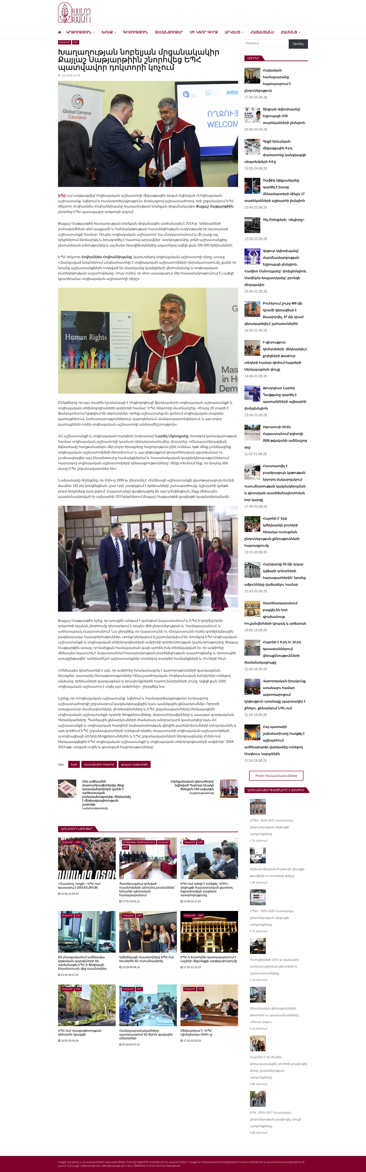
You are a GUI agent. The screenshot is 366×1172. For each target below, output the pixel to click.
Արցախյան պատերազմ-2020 (139, 842)
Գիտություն (135, 32)
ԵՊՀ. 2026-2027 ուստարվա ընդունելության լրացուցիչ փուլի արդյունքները (275, 1119)
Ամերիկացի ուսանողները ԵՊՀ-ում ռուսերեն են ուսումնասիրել (146, 959)
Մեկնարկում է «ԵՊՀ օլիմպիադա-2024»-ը (196, 1032)
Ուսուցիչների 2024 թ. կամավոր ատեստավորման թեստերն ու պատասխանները (274, 966)
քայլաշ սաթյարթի (134, 764)
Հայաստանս (262, 32)
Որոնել (298, 44)
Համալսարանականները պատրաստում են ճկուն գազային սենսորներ (146, 1034)
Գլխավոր (64, 42)
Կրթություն (79, 32)
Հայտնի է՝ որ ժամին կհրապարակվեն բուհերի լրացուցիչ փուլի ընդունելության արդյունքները (278, 1067)
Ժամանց (289, 32)
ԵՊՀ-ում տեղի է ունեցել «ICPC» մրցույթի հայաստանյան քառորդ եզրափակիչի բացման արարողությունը (206, 889)
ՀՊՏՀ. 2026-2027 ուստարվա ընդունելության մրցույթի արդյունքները (272, 827)
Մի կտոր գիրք (204, 32)
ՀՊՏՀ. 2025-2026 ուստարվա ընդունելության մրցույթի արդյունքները (272, 917)
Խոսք (107, 32)
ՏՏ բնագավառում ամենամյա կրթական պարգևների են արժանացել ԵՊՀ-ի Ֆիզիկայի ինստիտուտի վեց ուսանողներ (82, 962)
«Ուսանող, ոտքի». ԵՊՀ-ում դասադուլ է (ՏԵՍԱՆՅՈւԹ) (79, 885)
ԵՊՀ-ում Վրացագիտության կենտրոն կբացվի (79, 1032)
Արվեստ (232, 32)
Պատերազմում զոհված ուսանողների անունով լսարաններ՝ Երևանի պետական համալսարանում (147, 889)
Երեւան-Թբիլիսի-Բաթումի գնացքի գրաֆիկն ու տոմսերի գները (277, 872)
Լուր (75, 42)
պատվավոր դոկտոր (99, 764)
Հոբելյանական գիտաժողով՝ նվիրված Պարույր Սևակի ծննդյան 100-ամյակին (192, 785)
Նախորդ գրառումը (95, 808)
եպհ (74, 764)
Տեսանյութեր (169, 32)
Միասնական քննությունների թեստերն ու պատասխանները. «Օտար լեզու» (274, 1015)
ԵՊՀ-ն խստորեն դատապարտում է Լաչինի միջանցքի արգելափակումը (208, 959)
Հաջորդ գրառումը (202, 793)
